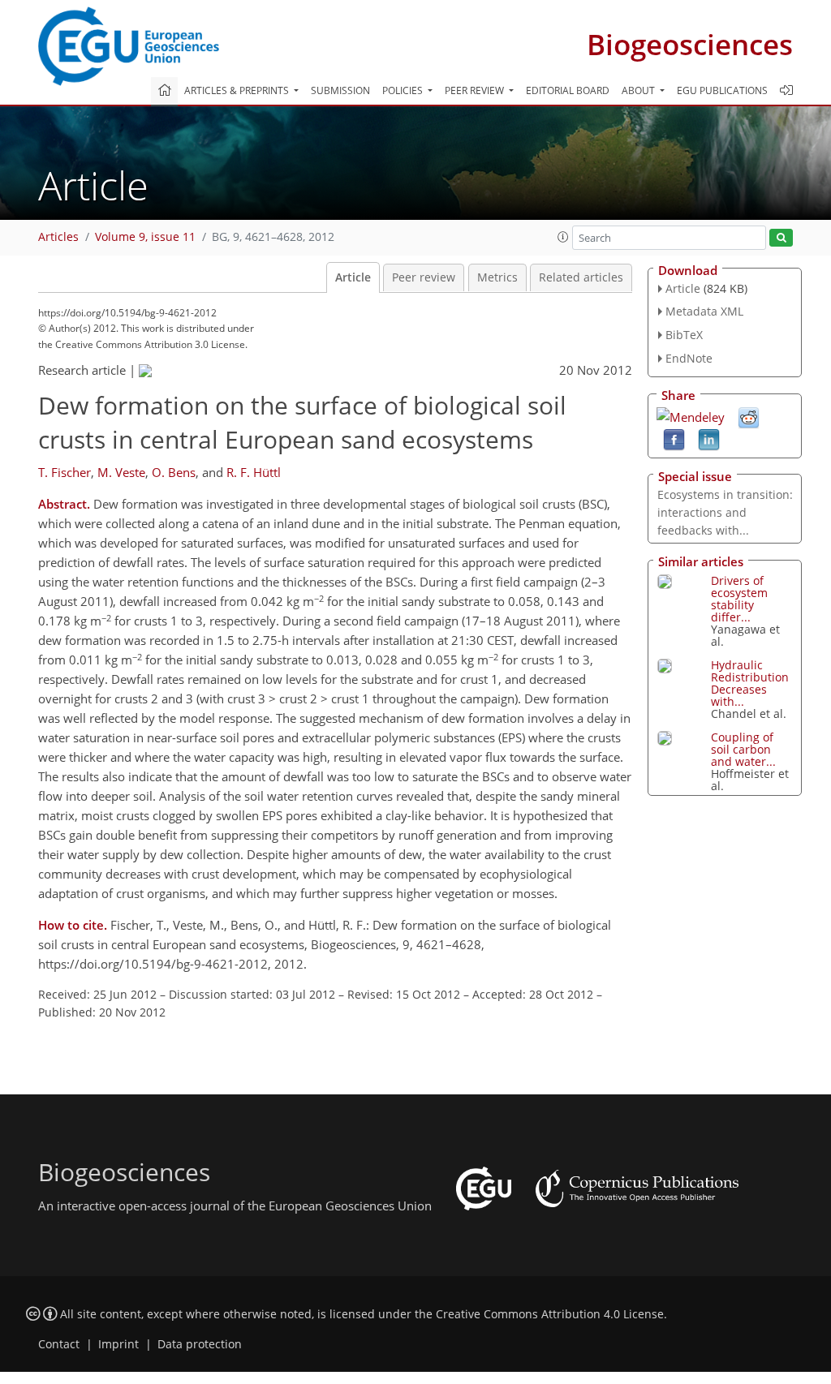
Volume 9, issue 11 (145, 237)
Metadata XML (704, 311)
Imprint (118, 1344)
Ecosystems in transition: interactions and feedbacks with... (725, 512)
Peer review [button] (475, 90)
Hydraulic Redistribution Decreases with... (750, 683)
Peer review (423, 277)
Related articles (581, 277)
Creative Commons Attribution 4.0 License (550, 1314)
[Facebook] (674, 438)
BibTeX (684, 334)
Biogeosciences (690, 44)
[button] (563, 237)
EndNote (689, 358)
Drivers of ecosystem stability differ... (739, 599)
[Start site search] (781, 238)
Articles (58, 237)
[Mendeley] (691, 415)
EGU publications (722, 90)
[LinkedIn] (709, 438)
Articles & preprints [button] (237, 90)
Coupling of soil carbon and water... (743, 749)
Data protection (199, 1344)
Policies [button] (403, 90)
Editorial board (567, 90)
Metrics (497, 277)
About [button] (639, 90)
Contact (59, 1344)
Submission (340, 90)
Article (353, 277)
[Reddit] (749, 416)
